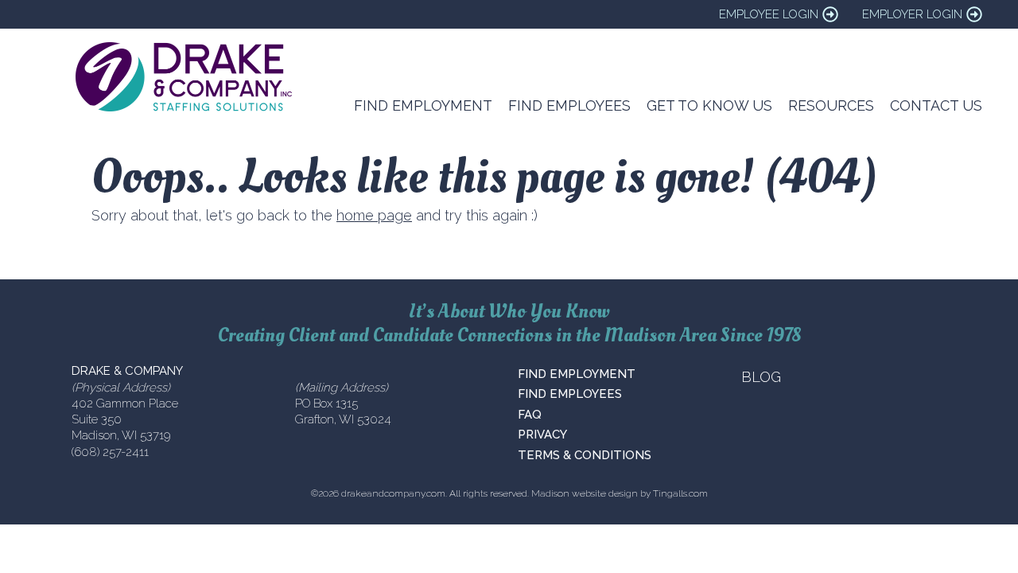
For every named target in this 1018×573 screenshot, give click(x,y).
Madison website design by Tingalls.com (619, 493)
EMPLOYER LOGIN (912, 14)
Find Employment (423, 105)
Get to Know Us (709, 105)
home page (374, 215)
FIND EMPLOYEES (570, 394)
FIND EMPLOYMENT (576, 374)
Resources (831, 105)
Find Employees (569, 105)
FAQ (530, 414)
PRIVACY (542, 434)
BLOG (761, 376)
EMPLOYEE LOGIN (768, 14)
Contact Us (936, 105)
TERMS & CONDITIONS (584, 455)
